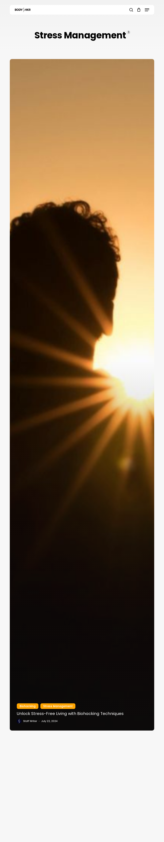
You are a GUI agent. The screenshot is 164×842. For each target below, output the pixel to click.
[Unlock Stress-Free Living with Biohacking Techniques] (82, 395)
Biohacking (28, 706)
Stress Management (58, 706)
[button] (147, 10)
